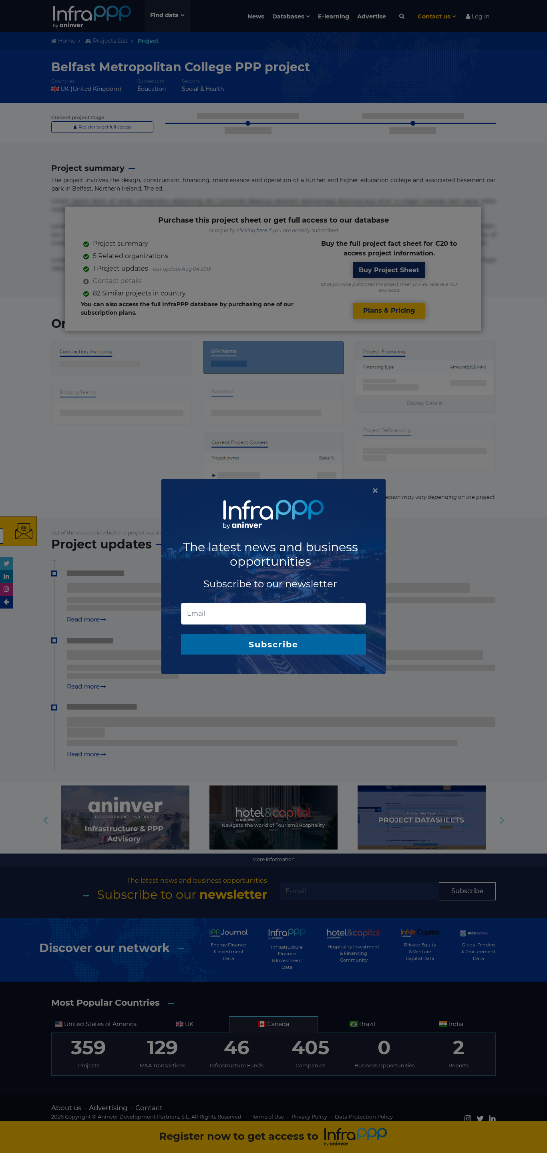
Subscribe (273, 644)
